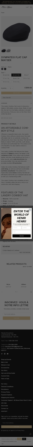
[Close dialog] (30, 210)
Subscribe (22, 235)
